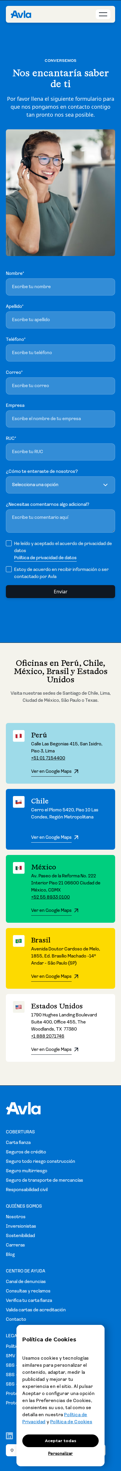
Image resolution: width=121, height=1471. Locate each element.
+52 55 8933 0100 (50, 897)
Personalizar (60, 1454)
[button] (60, 485)
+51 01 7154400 (48, 758)
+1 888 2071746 (47, 1036)
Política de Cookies (71, 1422)
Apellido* (14, 306)
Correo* (14, 372)
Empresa (15, 405)
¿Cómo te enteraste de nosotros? (42, 471)
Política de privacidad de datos (45, 558)
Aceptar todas (60, 1440)
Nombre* (15, 273)
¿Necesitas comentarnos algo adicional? (47, 504)
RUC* (11, 438)
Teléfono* (16, 339)
